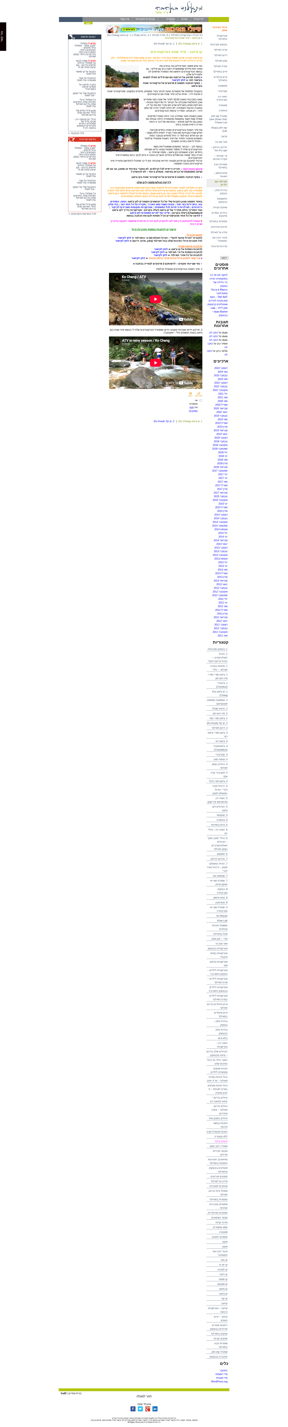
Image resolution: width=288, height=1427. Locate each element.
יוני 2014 (223, 536)
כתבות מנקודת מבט (217, 1131)
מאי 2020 (223, 401)
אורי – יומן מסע (220, 938)
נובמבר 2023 (221, 375)
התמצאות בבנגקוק (222, 200)
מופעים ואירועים (219, 1176)
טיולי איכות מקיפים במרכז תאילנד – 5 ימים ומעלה (218, 1089)
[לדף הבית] (144, 16)
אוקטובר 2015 (220, 500)
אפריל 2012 (221, 609)
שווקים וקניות (220, 207)
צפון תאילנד (221, 60)
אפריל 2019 (221, 423)
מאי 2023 (223, 379)
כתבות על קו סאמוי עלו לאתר (86, 72)
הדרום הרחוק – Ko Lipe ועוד (219, 149)
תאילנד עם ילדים (221, 183)
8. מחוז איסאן (220, 897)
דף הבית (199, 19)
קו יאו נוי (223, 1264)
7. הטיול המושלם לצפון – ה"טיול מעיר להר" (217, 867)
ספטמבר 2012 (220, 595)
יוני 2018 (223, 456)
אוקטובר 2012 (220, 591)
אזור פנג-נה (221, 141)
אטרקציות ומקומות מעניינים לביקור (132, 207)
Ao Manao (222, 915)
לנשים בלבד (221, 1141)
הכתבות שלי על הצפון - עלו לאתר (84, 94)
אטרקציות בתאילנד (222, 37)
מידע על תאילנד (218, 232)
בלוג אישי (223, 1038)
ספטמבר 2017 (220, 470)
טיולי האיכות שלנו (220, 29)
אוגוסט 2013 (221, 558)
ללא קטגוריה (221, 1136)
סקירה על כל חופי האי (133, 204)
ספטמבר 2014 (220, 525)
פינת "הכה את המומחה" (219, 239)
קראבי (224, 136)
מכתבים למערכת (145, 19)
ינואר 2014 (222, 544)
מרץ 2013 (222, 576)
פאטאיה (223, 105)
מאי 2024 (223, 371)
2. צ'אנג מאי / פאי (218, 718)
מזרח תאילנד (220, 66)
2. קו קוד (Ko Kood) (217, 723)
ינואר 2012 (222, 620)
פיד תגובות (222, 1377)
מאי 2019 (223, 419)
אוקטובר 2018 (220, 445)
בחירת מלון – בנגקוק (220, 192)
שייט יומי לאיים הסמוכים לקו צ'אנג (150, 212)
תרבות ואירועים (219, 226)
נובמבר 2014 (221, 518)
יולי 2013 (223, 562)
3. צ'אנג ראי (221, 741)
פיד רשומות (222, 1374)
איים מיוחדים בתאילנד (220, 79)
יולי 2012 (223, 598)
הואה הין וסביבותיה (221, 98)
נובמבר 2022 (221, 386)
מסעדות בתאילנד (218, 221)
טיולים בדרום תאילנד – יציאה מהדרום (220, 1110)
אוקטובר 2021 (220, 390)
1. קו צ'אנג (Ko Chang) (119, 35)
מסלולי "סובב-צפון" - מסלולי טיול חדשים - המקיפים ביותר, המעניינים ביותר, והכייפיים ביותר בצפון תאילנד (85, 50)
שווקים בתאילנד (219, 1333)
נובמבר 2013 (221, 551)
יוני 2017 (223, 478)
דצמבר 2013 (221, 547)
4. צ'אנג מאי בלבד (218, 781)
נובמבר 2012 (221, 587)
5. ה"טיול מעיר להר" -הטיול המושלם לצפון (220, 790)
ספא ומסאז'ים (220, 1227)
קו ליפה (224, 1274)
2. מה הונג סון (220, 713)
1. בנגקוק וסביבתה (218, 649)
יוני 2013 (223, 566)
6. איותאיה (222, 820)
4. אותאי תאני (220, 759)
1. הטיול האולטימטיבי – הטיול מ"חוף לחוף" (218, 657)
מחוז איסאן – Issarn (220, 175)
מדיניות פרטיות (219, 246)
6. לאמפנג (222, 854)
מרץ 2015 (222, 511)
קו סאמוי (223, 1279)
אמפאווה (222, 85)
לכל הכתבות (77, 133)
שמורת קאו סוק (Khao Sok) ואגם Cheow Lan (218, 119)
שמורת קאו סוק (220, 1351)
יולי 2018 (223, 452)
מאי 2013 (223, 569)
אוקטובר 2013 (220, 555)
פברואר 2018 (221, 467)
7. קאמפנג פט (220, 875)
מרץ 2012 (222, 613)
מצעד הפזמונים (219, 1217)
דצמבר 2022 (221, 382)
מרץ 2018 (222, 463)
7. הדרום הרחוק (219, 858)
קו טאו (224, 1259)
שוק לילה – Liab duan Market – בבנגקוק (219, 311)
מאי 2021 (223, 397)
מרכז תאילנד (220, 49)
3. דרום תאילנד (220, 727)
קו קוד (224, 1298)
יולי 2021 (223, 393)
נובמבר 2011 (221, 628)
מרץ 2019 (222, 426)
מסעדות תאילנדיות (218, 1212)
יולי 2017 (223, 474)
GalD (63, 1393)
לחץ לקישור (179, 80)
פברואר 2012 (221, 617)
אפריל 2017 (221, 485)
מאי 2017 (223, 481)
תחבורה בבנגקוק (219, 1356)
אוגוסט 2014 (221, 529)
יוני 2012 (223, 602)
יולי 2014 (223, 533)
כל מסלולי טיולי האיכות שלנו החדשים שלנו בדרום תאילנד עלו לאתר (84, 103)
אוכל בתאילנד (220, 933)
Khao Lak (222, 920)
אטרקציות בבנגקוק (218, 948)
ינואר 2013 (222, 584)
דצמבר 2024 (221, 368)
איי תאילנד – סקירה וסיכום (220, 157)
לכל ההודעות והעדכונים (83, 213)
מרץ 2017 (222, 489)
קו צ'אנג (223, 1293)
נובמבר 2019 (221, 415)
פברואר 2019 (221, 430)
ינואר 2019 (222, 434)
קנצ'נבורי (222, 91)
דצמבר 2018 (221, 437)
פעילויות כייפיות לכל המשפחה (172, 207)
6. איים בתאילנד (219, 824)
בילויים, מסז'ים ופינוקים (219, 214)
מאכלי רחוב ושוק (219, 1146)
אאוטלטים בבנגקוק (218, 304)
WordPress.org (219, 1381)
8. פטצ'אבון (222, 902)
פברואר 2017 (221, 492)
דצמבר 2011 (221, 624)
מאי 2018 (223, 459)
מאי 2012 (223, 606)
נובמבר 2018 (221, 441)
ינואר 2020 (222, 412)
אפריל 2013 (221, 573)
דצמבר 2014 (221, 514)
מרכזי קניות (222, 1222)
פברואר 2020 (221, 408)
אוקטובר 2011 (220, 631)
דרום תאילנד (220, 55)
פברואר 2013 (221, 580)
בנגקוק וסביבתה (218, 44)
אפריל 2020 (221, 404)
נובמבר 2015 (221, 496)
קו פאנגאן (223, 1284)
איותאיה (223, 110)
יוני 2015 (223, 503)
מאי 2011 (223, 635)
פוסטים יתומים (220, 1236)
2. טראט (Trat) (220, 708)
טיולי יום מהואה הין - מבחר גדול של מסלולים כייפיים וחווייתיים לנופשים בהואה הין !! (85, 123)
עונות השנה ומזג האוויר (161, 204)
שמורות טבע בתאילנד (220, 166)
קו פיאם (223, 1288)
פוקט (225, 1241)
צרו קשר (124, 19)
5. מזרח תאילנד (160, 35)
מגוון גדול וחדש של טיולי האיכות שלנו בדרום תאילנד (86, 112)
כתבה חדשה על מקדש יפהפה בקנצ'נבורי (87, 86)
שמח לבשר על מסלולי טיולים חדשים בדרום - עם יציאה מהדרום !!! (86, 64)
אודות (184, 19)
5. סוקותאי (222, 815)
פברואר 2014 (221, 540)
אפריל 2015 (221, 507)
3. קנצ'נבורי (221, 754)
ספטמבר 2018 (220, 448)
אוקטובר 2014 (220, 522)
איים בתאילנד (220, 71)
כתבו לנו (213, 332)
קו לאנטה (223, 1269)
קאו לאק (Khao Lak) (219, 129)
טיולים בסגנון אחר (218, 1118)
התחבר (224, 1370)
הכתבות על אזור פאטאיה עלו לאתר (86, 79)
